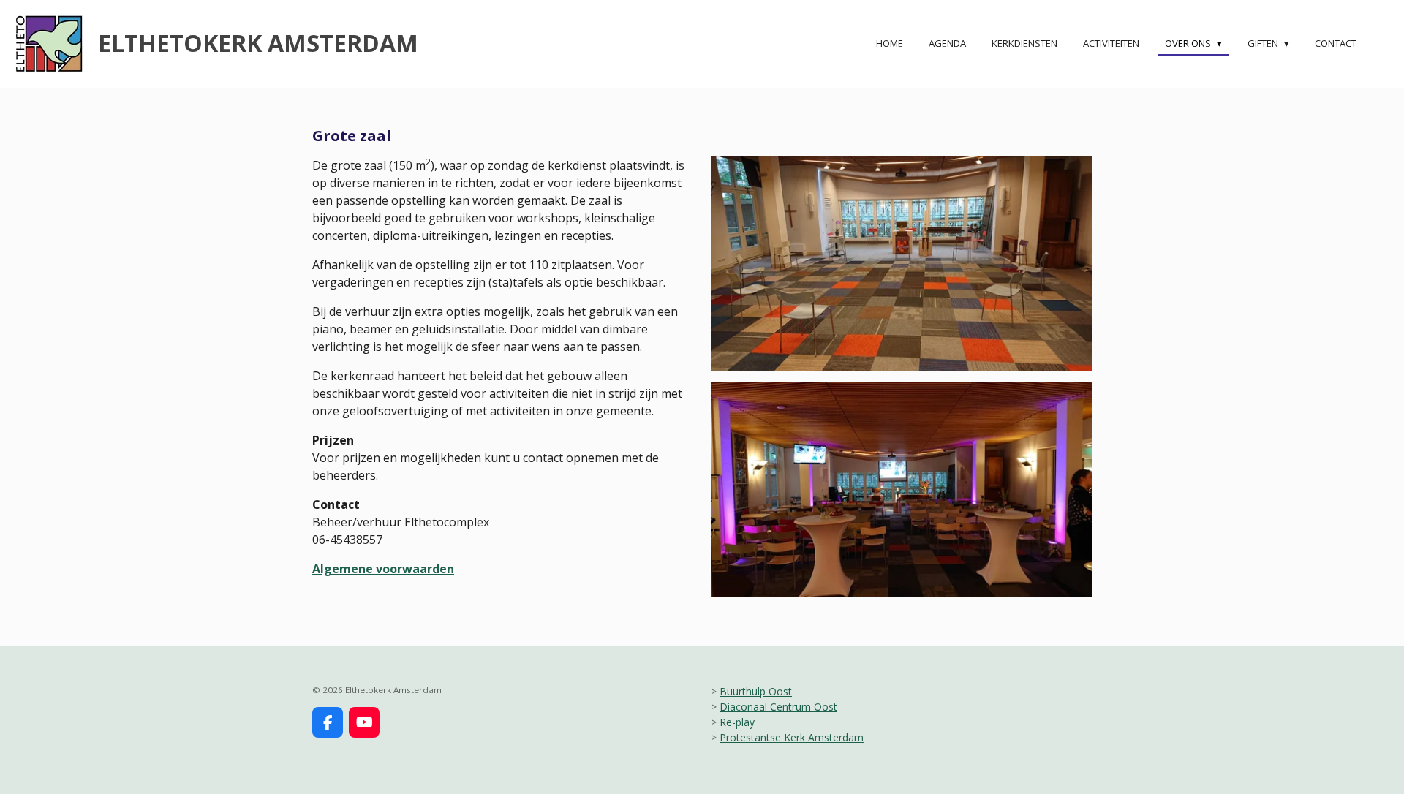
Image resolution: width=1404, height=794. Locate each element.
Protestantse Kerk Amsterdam (792, 737)
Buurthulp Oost (756, 691)
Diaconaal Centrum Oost (778, 707)
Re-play (737, 722)
